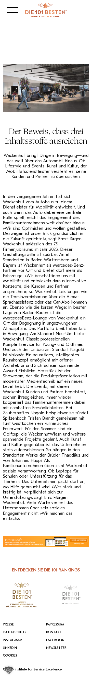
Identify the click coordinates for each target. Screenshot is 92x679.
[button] (9, 670)
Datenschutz (14, 632)
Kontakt (54, 632)
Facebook (55, 640)
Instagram (12, 640)
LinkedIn (10, 648)
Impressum (55, 624)
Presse (8, 624)
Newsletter (56, 648)
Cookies (10, 655)
